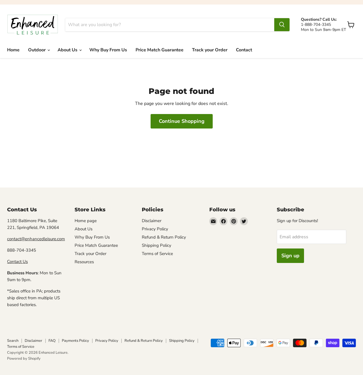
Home (13, 50)
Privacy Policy (155, 229)
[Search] (282, 24)
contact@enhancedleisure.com (36, 239)
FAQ (52, 340)
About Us (68, 50)
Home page (86, 221)
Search (12, 340)
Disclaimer (151, 221)
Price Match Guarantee (159, 50)
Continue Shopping (181, 121)
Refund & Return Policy (164, 237)
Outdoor (37, 50)
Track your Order (209, 50)
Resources (84, 262)
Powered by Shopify (24, 358)
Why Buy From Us (108, 50)
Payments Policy (75, 340)
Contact (244, 50)
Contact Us (17, 261)
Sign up (290, 255)
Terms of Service (157, 253)
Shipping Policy (156, 245)
